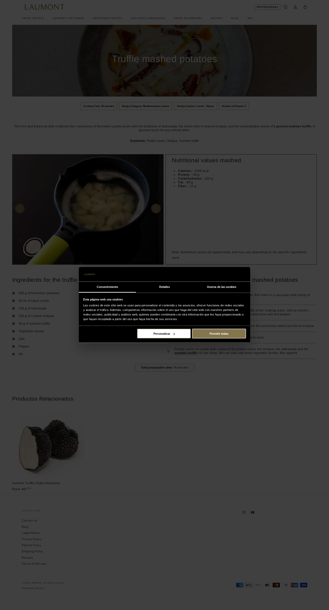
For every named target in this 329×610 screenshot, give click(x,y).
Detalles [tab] (164, 286)
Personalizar (161, 333)
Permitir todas (219, 333)
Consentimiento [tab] (107, 286)
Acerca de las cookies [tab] (221, 286)
